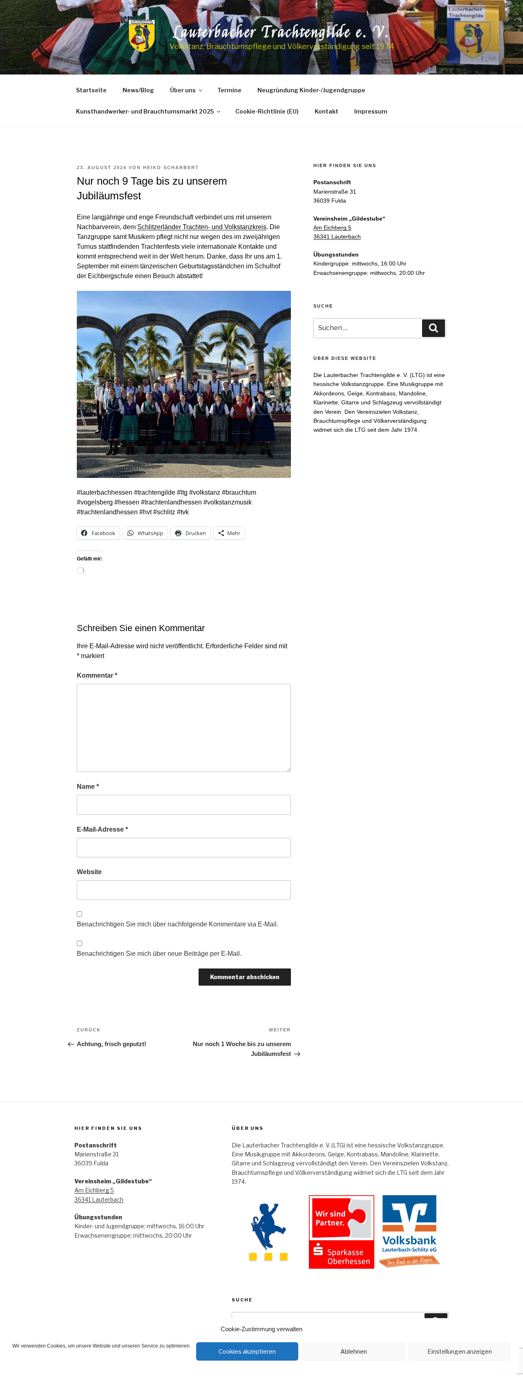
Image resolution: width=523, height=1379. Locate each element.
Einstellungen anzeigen (459, 1351)
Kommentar (97, 675)
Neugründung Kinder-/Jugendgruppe (311, 90)
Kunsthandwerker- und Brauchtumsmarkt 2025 (145, 111)
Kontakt (326, 111)
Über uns (183, 90)
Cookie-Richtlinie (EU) (267, 111)
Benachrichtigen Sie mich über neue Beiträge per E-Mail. (159, 953)
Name (88, 786)
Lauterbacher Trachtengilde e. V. (282, 32)
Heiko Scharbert (171, 167)
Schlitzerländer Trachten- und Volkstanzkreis (201, 226)
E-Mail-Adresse (102, 829)
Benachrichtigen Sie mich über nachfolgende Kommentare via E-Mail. (177, 924)
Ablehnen (353, 1351)
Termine (229, 90)
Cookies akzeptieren (247, 1351)
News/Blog (138, 90)
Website (89, 871)
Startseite (91, 90)
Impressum (370, 111)
